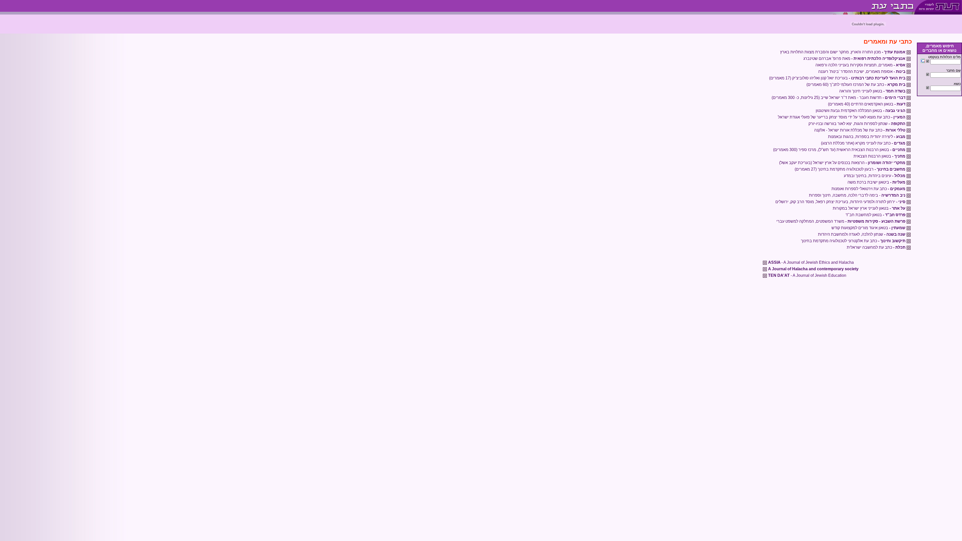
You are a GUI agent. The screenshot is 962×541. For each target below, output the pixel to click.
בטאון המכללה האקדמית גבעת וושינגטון (860, 110)
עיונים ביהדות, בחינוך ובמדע (874, 176)
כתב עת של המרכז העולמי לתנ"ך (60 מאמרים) (855, 84)
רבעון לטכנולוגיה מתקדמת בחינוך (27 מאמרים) (850, 169)
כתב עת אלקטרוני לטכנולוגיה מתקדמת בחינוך (853, 241)
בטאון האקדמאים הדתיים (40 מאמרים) (866, 104)
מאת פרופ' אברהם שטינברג (854, 58)
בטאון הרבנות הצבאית (879, 156)
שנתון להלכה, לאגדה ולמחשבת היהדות (861, 234)
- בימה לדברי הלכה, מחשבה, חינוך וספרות (857, 195)
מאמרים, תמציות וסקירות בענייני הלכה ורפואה (860, 65)
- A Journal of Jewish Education (807, 275)
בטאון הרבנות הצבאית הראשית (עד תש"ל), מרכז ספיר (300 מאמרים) (839, 150)
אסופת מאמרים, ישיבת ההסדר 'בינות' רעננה (861, 71)
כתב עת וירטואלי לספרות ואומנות (868, 189)
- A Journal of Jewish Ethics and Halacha (811, 262)
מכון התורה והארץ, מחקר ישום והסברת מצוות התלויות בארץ (842, 52)
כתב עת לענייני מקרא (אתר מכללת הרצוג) (863, 143)
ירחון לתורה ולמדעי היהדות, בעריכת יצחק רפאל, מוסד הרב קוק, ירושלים (840, 202)
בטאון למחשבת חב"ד (875, 215)
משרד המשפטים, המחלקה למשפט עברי (840, 221)
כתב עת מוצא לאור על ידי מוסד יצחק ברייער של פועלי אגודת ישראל (841, 117)
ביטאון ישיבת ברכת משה (876, 182)
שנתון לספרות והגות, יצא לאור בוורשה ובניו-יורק (856, 123)
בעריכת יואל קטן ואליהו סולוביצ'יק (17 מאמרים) (837, 78)
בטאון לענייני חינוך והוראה (872, 91)
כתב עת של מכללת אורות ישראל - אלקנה (859, 130)
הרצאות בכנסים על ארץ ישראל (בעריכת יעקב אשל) (842, 163)
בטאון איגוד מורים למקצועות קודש (868, 228)
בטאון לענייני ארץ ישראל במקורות (869, 208)
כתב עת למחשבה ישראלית (876, 247)
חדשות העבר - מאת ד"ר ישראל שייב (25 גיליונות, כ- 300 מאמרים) (838, 97)
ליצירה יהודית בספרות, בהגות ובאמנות (866, 136)
